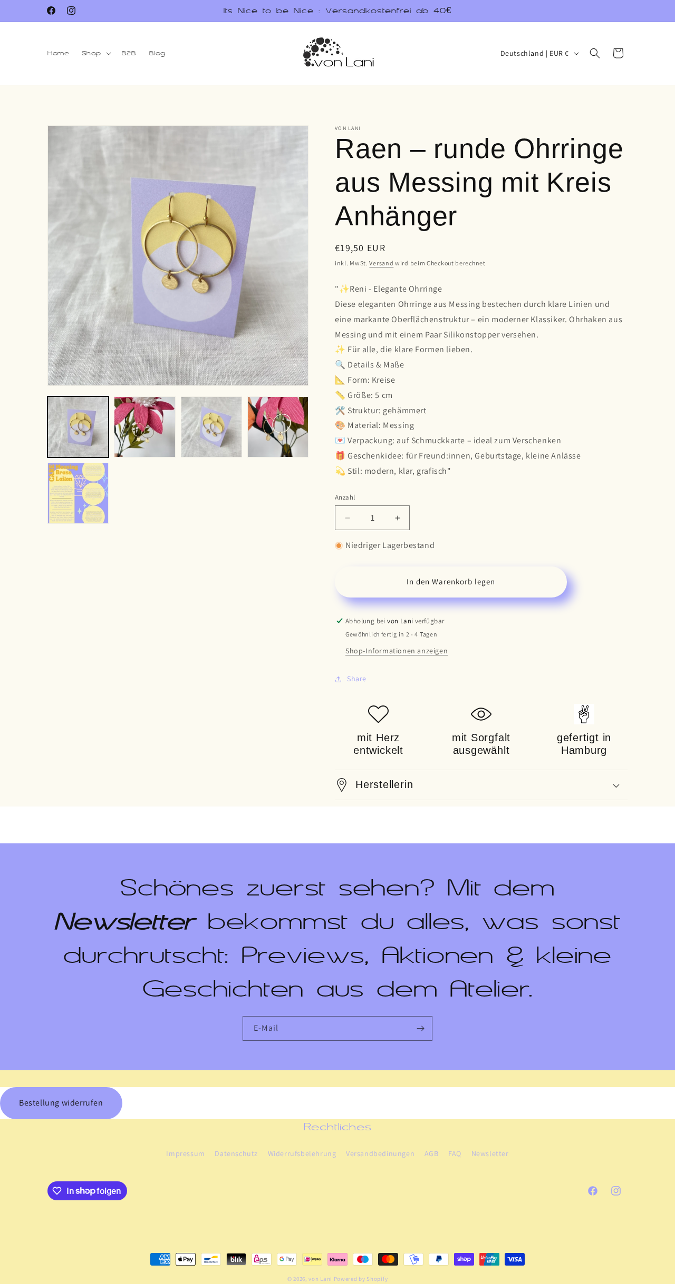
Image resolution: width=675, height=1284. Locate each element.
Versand (381, 263)
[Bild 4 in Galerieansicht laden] (277, 426)
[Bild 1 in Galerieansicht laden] (78, 426)
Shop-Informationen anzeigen (396, 650)
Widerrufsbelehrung (302, 1153)
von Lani (320, 1278)
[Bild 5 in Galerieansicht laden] (78, 493)
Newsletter (490, 1153)
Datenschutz (236, 1153)
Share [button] (357, 678)
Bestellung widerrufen (61, 1102)
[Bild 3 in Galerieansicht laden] (211, 426)
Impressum (185, 1153)
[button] (95, 53)
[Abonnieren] (420, 1028)
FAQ (454, 1153)
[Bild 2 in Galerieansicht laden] (144, 426)
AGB (432, 1153)
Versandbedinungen (380, 1153)
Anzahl (345, 497)
